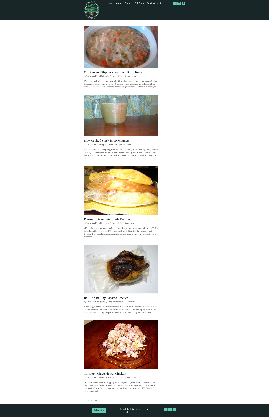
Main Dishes (118, 76)
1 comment (129, 223)
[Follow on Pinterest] (183, 3)
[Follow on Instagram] (179, 3)
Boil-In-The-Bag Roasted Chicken (106, 298)
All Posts (139, 3)
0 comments (130, 76)
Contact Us (153, 3)
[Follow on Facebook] (175, 3)
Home (111, 3)
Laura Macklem (93, 76)
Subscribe (99, 410)
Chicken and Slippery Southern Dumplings (113, 72)
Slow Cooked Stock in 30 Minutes (106, 140)
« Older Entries (90, 400)
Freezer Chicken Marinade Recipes (107, 219)
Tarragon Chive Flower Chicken (105, 373)
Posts (128, 3)
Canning (116, 144)
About (119, 3)
